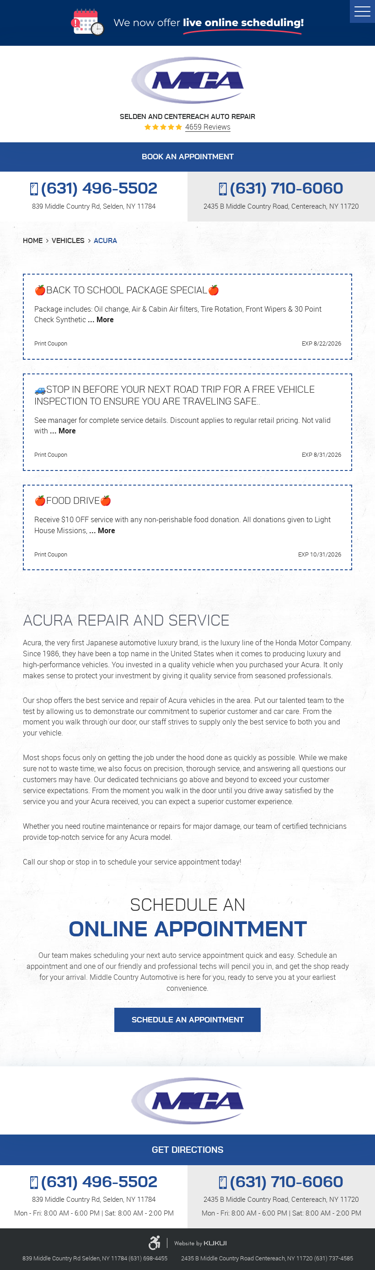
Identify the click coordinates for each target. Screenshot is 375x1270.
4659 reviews (207, 127)
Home (33, 241)
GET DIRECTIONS (187, 1150)
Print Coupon (50, 343)
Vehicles (68, 241)
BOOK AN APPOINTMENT (188, 157)
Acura (105, 241)
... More (99, 319)
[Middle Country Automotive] (187, 80)
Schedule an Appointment (188, 1020)
